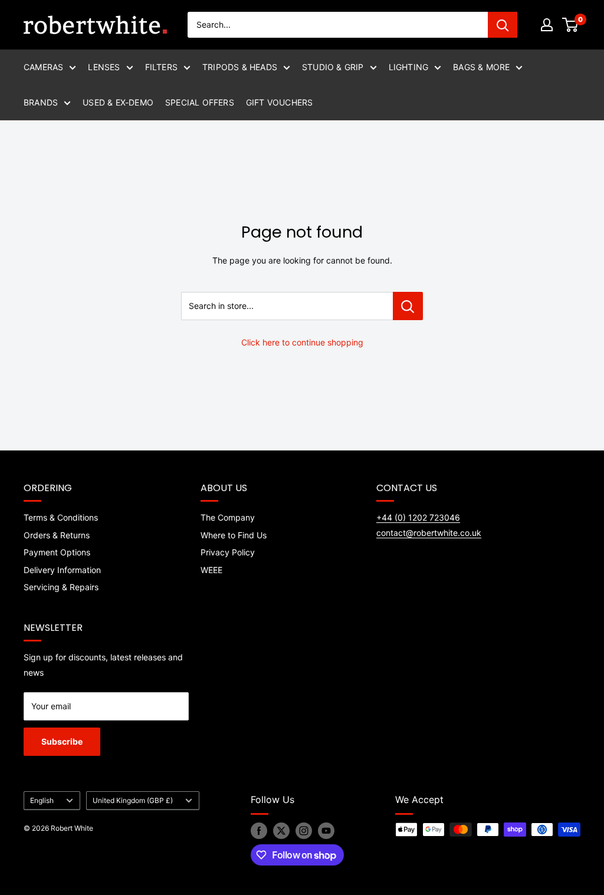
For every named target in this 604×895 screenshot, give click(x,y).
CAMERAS (43, 67)
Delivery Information (62, 570)
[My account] (547, 24)
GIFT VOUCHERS (279, 102)
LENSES (104, 67)
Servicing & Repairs (61, 587)
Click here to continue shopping (302, 342)
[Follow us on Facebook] (259, 830)
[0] (570, 25)
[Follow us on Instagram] (304, 830)
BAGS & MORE (481, 67)
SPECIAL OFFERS (199, 102)
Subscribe (62, 741)
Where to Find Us (234, 535)
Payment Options (57, 552)
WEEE (211, 570)
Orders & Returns (57, 535)
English (42, 800)
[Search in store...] (408, 306)
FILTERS (161, 67)
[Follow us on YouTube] (326, 830)
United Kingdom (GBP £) (133, 800)
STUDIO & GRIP (333, 67)
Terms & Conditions (61, 517)
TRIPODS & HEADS (239, 67)
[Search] (502, 25)
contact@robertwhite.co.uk (428, 533)
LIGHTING (409, 67)
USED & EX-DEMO (118, 102)
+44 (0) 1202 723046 (418, 517)
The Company (228, 517)
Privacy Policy (228, 552)
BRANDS (41, 102)
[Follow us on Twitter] (281, 830)
